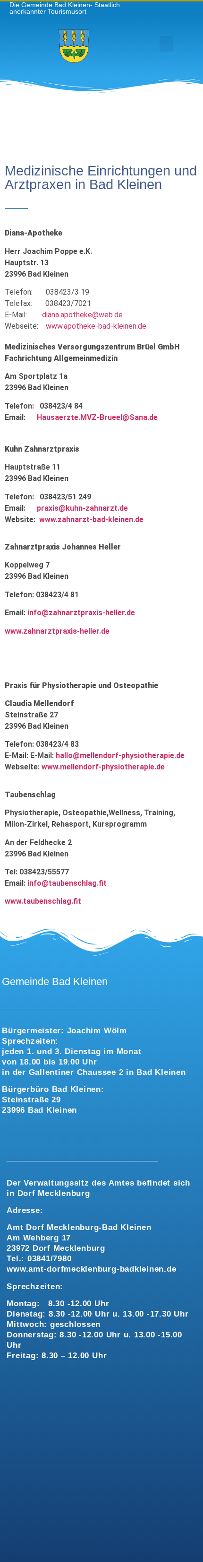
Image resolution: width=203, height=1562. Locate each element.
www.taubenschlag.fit (43, 901)
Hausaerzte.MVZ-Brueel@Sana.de (97, 417)
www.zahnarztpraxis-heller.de (57, 631)
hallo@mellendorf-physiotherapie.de (120, 755)
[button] (166, 44)
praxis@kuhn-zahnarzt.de (82, 508)
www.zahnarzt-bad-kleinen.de (91, 519)
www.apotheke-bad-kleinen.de (96, 326)
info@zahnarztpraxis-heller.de (81, 612)
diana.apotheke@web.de (82, 314)
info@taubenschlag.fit (67, 883)
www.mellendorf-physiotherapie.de (103, 766)
